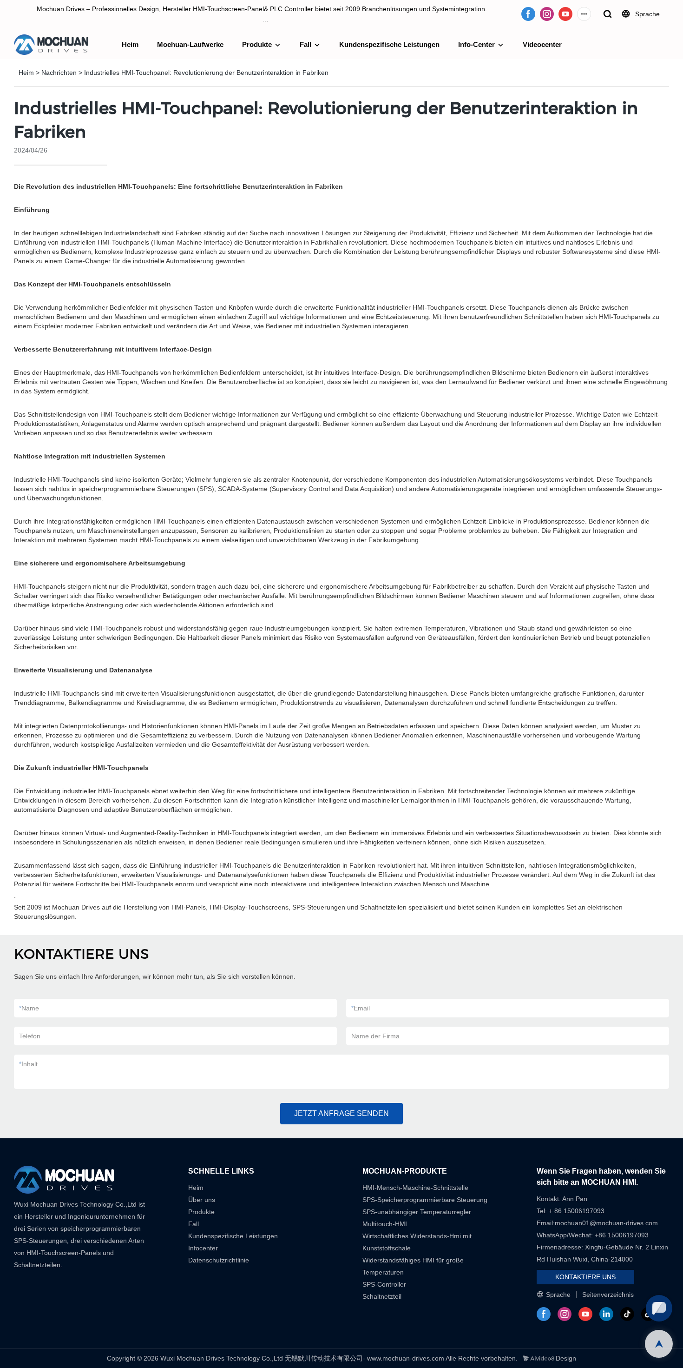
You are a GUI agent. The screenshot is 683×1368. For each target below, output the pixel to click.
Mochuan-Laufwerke (190, 44)
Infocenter (203, 1248)
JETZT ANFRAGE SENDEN (341, 1113)
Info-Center (476, 44)
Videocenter (542, 44)
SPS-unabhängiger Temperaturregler (416, 1211)
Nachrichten (59, 72)
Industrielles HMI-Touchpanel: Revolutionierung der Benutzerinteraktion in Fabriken (206, 72)
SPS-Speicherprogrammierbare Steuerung (424, 1199)
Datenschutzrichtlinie (218, 1260)
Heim (130, 44)
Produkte (257, 44)
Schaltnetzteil (381, 1296)
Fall (305, 44)
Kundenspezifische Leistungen (389, 44)
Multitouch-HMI (384, 1224)
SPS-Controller (384, 1284)
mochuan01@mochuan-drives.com (606, 1223)
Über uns (201, 1199)
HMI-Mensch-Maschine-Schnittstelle (415, 1187)
